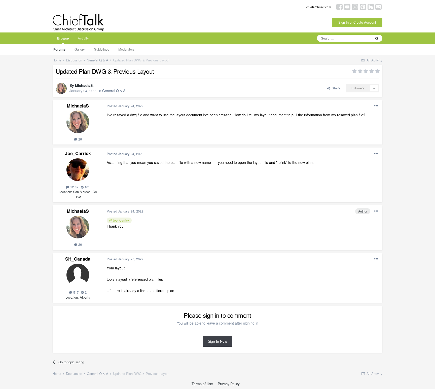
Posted (125, 105)
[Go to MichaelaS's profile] (61, 88)
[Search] (376, 38)
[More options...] (376, 106)
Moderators (126, 49)
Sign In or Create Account (357, 22)
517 (75, 292)
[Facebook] (339, 6)
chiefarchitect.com (318, 7)
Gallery (80, 49)
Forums (59, 49)
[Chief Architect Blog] (378, 6)
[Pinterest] (363, 6)
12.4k (73, 187)
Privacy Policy (229, 383)
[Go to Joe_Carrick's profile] (77, 169)
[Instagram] (355, 6)
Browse (63, 38)
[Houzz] (371, 6)
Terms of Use (202, 383)
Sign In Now (217, 341)
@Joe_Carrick (119, 220)
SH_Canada (77, 259)
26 (79, 139)
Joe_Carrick (78, 153)
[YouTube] (347, 6)
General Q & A (113, 90)
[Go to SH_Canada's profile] (77, 275)
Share (335, 88)
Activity (83, 38)
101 (87, 187)
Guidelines (101, 49)
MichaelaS (84, 85)
